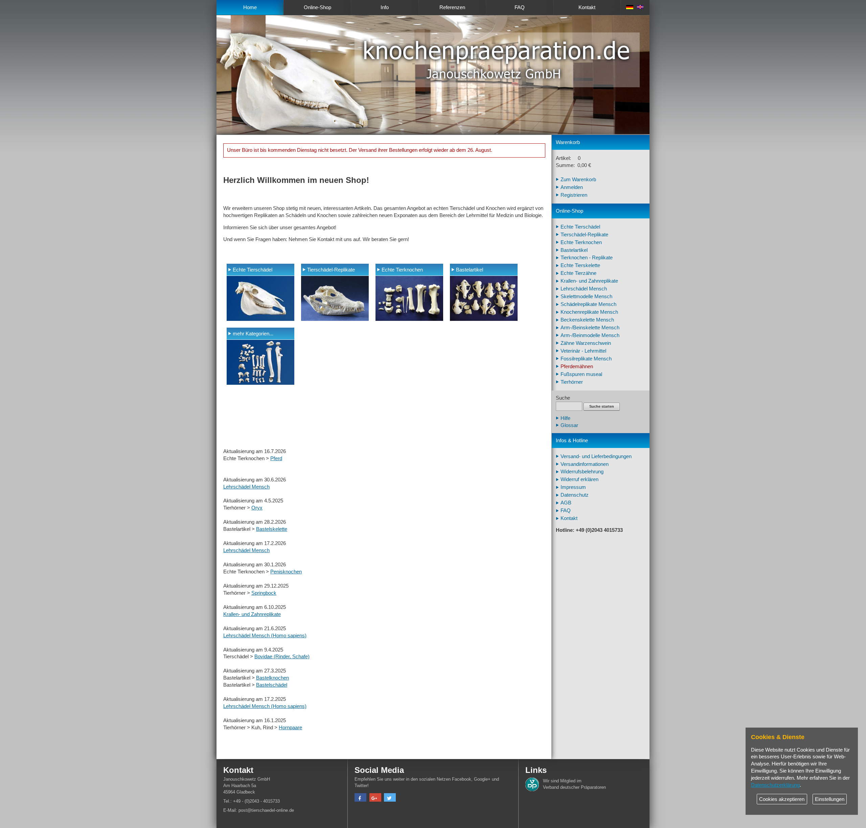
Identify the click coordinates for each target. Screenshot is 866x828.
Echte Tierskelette (580, 265)
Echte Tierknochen (402, 270)
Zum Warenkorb (578, 179)
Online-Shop (317, 7)
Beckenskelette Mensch (587, 320)
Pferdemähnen (577, 366)
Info (385, 7)
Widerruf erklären (579, 479)
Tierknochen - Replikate (587, 257)
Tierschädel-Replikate (331, 270)
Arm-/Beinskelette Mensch (590, 327)
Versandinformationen (585, 464)
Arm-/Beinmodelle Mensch (590, 335)
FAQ (520, 7)
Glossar (569, 425)
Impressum (573, 487)
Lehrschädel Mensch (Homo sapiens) (264, 635)
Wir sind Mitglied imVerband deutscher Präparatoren (574, 784)
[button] (360, 798)
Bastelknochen (272, 678)
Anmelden (572, 187)
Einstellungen (829, 799)
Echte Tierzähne (578, 273)
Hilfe (565, 418)
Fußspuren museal (581, 374)
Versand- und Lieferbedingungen (596, 456)
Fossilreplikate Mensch (586, 358)
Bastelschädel (271, 685)
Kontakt (586, 7)
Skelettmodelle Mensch (586, 296)
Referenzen (452, 7)
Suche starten (601, 406)
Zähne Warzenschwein (586, 343)
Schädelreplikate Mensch (588, 304)
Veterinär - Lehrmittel (583, 351)
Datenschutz (575, 495)
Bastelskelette (271, 529)
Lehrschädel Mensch (246, 487)
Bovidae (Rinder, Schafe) (282, 656)
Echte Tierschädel (252, 270)
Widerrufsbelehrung (582, 471)
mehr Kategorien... (253, 333)
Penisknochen (286, 571)
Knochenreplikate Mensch (589, 312)
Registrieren (574, 195)
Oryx (257, 508)
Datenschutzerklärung (775, 785)
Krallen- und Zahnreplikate (252, 614)
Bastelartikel (469, 270)
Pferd (276, 458)
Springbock (263, 593)
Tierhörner (572, 382)
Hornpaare (290, 727)
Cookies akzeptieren (781, 799)
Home (250, 7)
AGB (566, 502)
